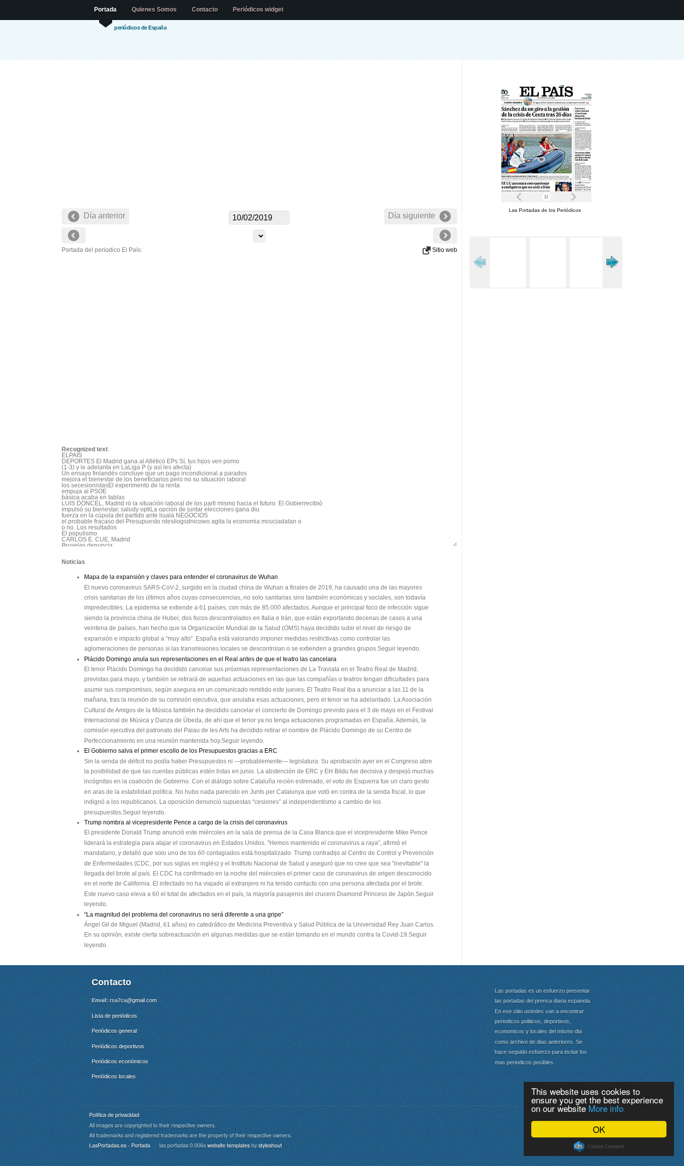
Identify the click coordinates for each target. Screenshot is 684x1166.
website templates (228, 1145)
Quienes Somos (154, 9)
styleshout (270, 1145)
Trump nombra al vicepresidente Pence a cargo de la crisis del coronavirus (185, 822)
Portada (105, 9)
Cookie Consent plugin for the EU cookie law (599, 1146)
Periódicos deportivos (118, 1046)
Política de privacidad (114, 1114)
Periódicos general (114, 1031)
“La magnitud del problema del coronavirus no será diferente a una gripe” (183, 914)
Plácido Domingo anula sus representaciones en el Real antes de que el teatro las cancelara (210, 659)
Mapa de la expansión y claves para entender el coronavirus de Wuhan (181, 576)
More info (605, 1108)
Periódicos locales (114, 1076)
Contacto (205, 9)
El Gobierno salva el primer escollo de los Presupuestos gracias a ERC (180, 750)
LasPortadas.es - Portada (119, 1145)
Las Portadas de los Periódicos (545, 210)
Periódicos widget (258, 9)
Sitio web (444, 249)
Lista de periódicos (114, 1016)
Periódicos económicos (120, 1061)
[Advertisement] (259, 135)
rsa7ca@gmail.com (133, 1000)
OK (599, 1129)
